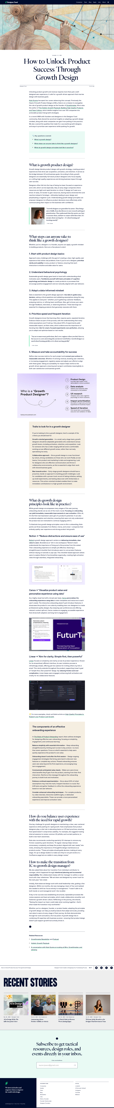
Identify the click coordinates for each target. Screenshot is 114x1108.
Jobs (99, 2)
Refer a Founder (44, 1099)
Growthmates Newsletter (40, 939)
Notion (31, 540)
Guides (42, 1088)
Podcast (56, 939)
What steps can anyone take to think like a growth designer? (56, 143)
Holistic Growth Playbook (40, 943)
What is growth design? (42, 139)
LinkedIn (77, 1086)
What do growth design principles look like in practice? (54, 147)
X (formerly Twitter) (80, 1088)
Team (85, 2)
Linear (31, 661)
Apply (94, 2)
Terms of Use (17, 1103)
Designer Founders (45, 1103)
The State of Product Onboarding (46, 737)
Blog (90, 2)
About (104, 2)
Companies (79, 2)
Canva (64, 598)
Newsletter (43, 1094)
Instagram (78, 1090)
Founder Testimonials (45, 1101)
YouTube (77, 1092)
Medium (77, 1094)
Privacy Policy (22, 1103)
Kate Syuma (33, 100)
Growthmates (71, 105)
